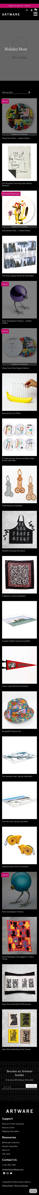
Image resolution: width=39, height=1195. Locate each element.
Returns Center (8, 1127)
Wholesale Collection (11, 1142)
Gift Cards (6, 1154)
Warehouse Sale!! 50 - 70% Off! (19, 6)
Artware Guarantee (10, 1146)
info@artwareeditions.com (12, 1169)
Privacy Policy (7, 1186)
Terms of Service (21, 1186)
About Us (6, 1150)
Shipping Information (10, 1131)
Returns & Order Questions (13, 1124)
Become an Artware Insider (19, 1073)
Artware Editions (24, 1182)
